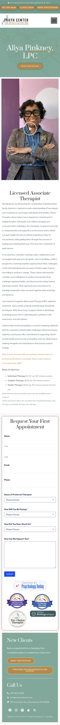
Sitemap (49, 716)
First (6, 446)
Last (6, 457)
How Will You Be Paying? (20, 509)
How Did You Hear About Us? (22, 524)
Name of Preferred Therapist (22, 494)
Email (11, 465)
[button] (54, 20)
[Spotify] (22, 710)
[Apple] (28, 710)
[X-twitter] (35, 710)
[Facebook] (10, 710)
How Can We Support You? (21, 539)
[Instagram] (16, 710)
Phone (11, 480)
